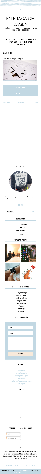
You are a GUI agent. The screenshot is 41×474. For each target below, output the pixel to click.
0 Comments (20, 87)
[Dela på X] (19, 94)
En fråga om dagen (21, 375)
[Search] (33, 212)
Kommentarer (11, 438)
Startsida (22, 103)
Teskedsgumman (20, 224)
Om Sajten (21, 383)
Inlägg (9, 434)
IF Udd (20, 234)
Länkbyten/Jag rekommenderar (21, 381)
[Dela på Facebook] (16, 94)
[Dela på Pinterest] (24, 94)
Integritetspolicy (21, 373)
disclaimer (21, 378)
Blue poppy (20, 227)
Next (36, 103)
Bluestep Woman (20, 472)
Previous (6, 103)
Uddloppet (20, 231)
